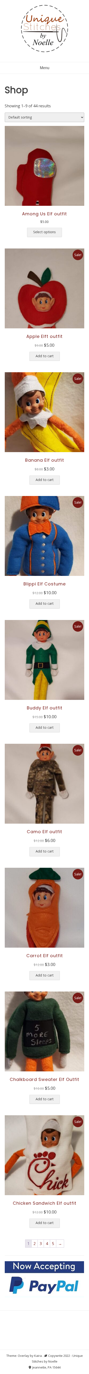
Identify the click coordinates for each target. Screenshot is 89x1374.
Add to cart (45, 356)
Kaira (38, 1355)
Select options (44, 232)
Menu (44, 68)
